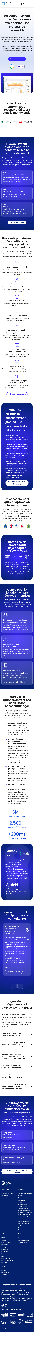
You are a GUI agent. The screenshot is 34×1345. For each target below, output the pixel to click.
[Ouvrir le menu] (31, 4)
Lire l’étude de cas (14, 972)
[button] (20, 986)
